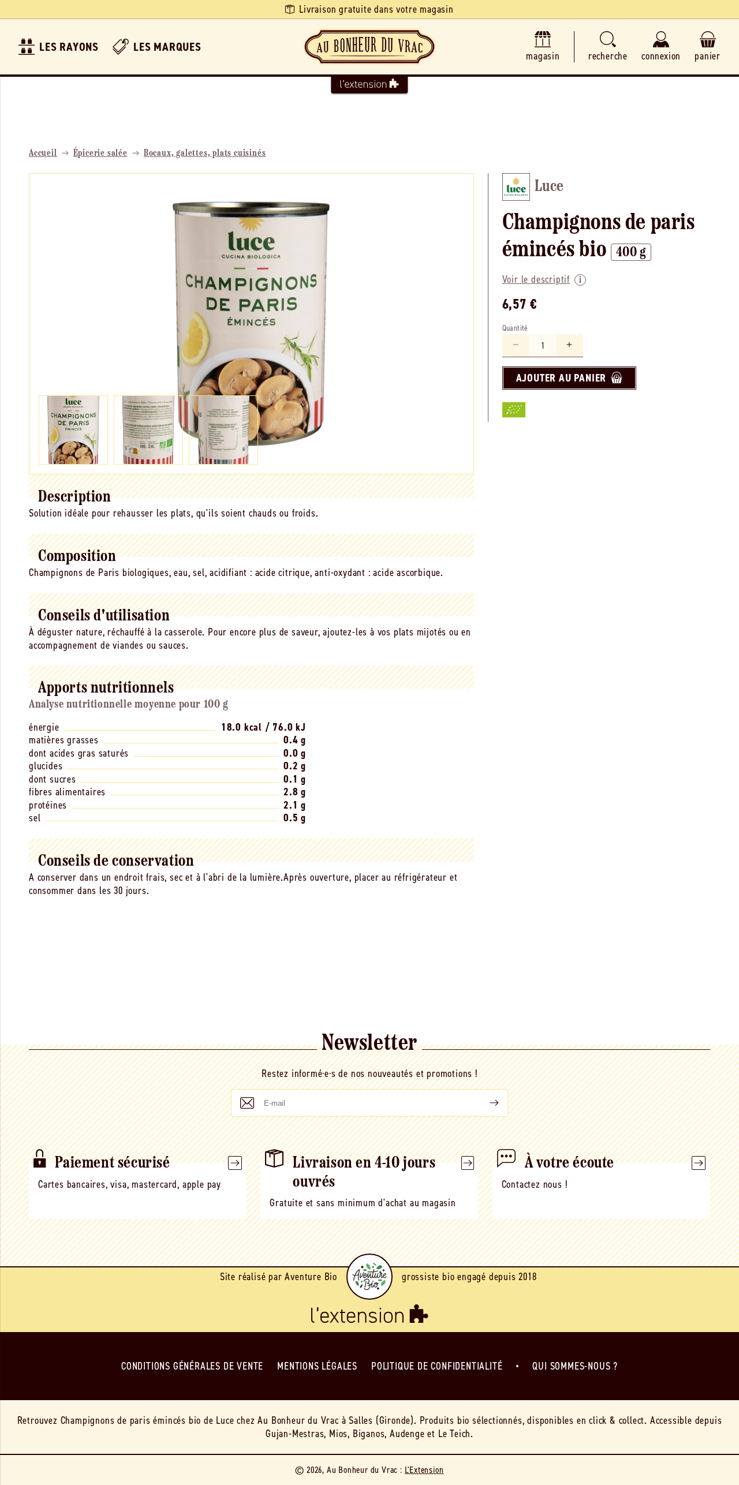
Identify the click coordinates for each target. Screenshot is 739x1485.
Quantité (515, 327)
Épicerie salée (100, 153)
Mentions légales (317, 1366)
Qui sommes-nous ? (575, 1366)
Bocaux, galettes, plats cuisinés (205, 153)
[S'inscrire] (485, 1102)
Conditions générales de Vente (192, 1366)
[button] (608, 47)
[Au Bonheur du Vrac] (369, 46)
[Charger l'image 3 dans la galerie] (223, 430)
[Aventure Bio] (369, 1277)
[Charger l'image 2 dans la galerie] (148, 430)
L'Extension (424, 1470)
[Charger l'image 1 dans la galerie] (73, 430)
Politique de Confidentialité (436, 1366)
